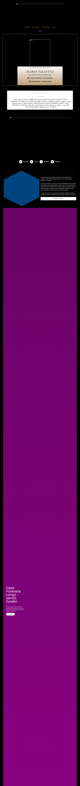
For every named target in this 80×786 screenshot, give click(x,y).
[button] (24, 161)
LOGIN (53, 27)
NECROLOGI (27, 27)
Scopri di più (10, 614)
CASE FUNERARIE (36, 27)
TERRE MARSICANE (46, 27)
